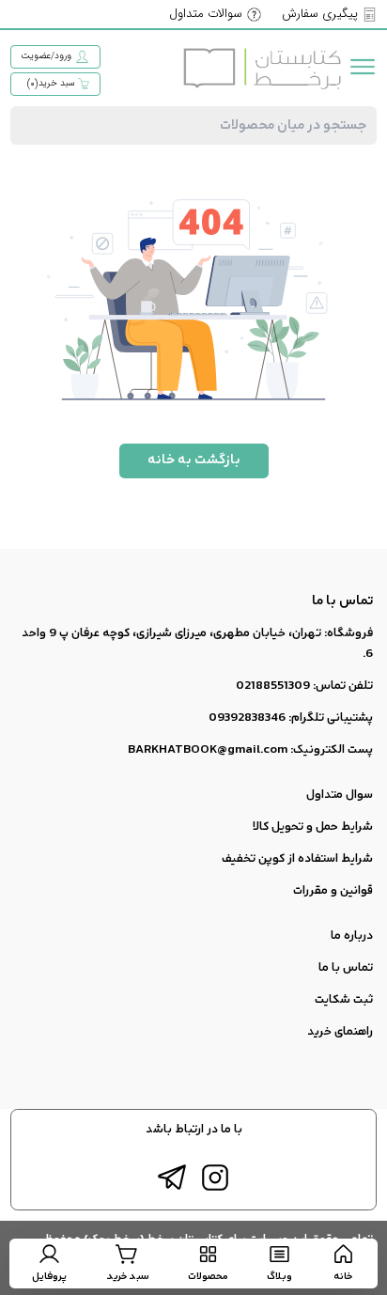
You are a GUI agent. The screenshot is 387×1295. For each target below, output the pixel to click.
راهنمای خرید (340, 1031)
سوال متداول (339, 795)
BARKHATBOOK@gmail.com (207, 750)
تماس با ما (345, 968)
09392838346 (247, 718)
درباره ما (352, 936)
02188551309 (273, 686)
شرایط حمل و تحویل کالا (313, 827)
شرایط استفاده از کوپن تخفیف (297, 859)
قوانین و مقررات (333, 891)
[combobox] (193, 125)
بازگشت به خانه (193, 460)
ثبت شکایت (344, 1000)
